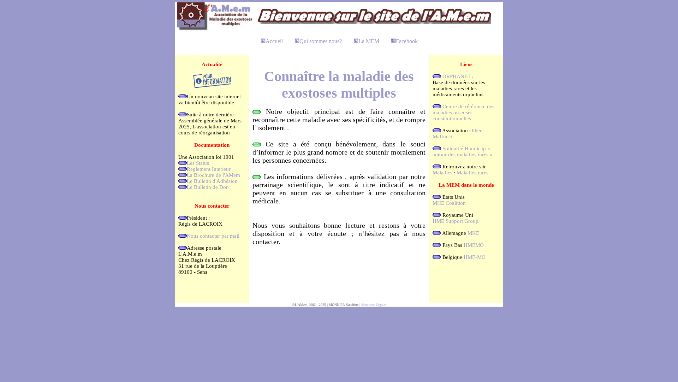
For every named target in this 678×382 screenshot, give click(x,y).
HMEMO (474, 245)
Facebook (407, 41)
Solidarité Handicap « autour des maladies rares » (463, 151)
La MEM (368, 41)
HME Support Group (455, 221)
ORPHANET (456, 76)
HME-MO (475, 257)
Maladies (442, 172)
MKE (473, 233)
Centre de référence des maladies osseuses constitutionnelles (463, 112)
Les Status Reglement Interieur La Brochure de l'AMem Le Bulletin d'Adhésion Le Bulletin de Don (213, 175)
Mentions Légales (373, 305)
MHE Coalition (449, 203)
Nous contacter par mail (213, 236)
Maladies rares (472, 172)
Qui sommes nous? (320, 41)
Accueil (274, 41)
